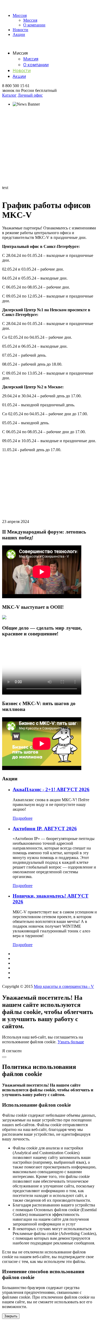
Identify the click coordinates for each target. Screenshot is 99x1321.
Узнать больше (71, 1042)
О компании (34, 25)
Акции (19, 34)
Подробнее (22, 818)
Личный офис (30, 95)
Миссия (20, 15)
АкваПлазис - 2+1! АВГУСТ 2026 (51, 789)
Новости (20, 29)
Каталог (9, 95)
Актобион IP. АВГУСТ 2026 (45, 828)
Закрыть (10, 1316)
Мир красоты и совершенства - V (64, 986)
